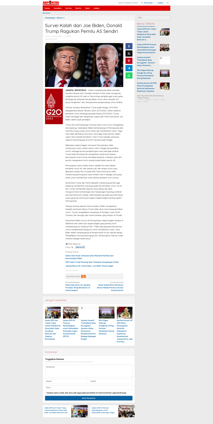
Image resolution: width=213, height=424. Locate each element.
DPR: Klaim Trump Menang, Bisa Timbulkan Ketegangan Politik (92, 262)
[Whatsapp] (129, 75)
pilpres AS (80, 247)
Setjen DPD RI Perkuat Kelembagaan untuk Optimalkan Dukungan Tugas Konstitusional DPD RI (70, 328)
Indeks (145, 102)
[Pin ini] (129, 61)
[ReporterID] (51, 3)
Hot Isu (156, 100)
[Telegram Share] (129, 68)
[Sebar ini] (129, 46)
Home (140, 100)
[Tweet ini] (129, 53)
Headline (148, 100)
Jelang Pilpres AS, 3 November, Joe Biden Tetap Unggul (89, 266)
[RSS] (83, 276)
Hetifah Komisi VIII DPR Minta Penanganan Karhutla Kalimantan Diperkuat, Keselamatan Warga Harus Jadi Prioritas (124, 331)
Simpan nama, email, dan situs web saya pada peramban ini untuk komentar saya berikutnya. (87, 393)
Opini (139, 102)
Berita (163, 100)
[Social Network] (167, 3)
